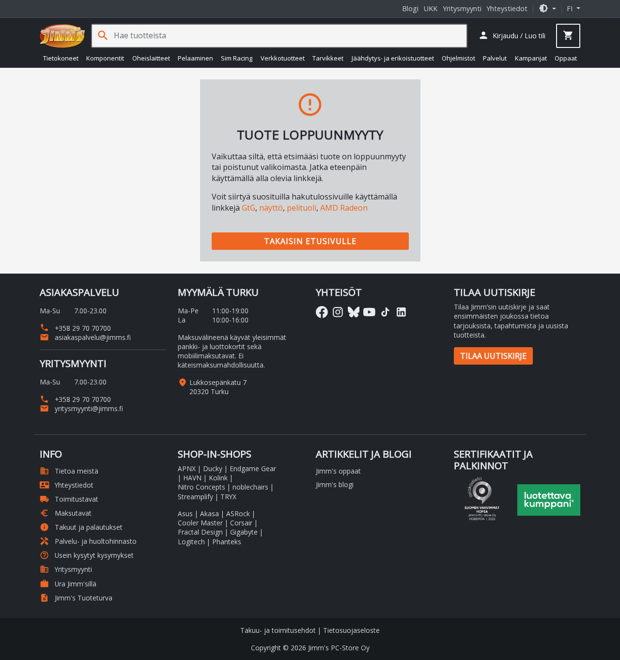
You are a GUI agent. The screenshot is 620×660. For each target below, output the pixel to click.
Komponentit (105, 58)
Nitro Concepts (201, 486)
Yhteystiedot (506, 8)
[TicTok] (385, 312)
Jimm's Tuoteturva (76, 597)
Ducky (212, 468)
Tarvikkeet (327, 58)
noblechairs (250, 486)
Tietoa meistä (69, 471)
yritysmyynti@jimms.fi (81, 408)
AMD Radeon (344, 207)
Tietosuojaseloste (351, 630)
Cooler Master (200, 522)
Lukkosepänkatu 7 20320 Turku (218, 387)
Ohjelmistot (458, 58)
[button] (547, 8)
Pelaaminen (195, 58)
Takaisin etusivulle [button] (310, 241)
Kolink (218, 477)
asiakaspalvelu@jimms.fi (85, 337)
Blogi (410, 8)
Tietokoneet (60, 58)
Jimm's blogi (335, 484)
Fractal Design (200, 532)
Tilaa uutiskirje (493, 356)
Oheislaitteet (151, 58)
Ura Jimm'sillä (68, 583)
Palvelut (495, 58)
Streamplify (195, 496)
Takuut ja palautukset (81, 527)
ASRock (238, 513)
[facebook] (322, 312)
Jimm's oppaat (338, 471)
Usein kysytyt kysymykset (87, 555)
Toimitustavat (69, 499)
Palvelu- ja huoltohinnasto (88, 541)
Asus (185, 513)
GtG (248, 207)
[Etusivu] (62, 36)
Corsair (241, 522)
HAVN (192, 477)
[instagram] (338, 312)
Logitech (191, 541)
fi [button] (570, 8)
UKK (430, 8)
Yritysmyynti (462, 8)
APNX (187, 468)
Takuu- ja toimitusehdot (278, 630)
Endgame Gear (253, 468)
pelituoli (301, 207)
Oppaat (566, 58)
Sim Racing (236, 58)
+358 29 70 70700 (75, 328)
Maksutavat (66, 513)
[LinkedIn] (401, 312)
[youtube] (369, 312)
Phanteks (226, 541)
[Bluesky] (354, 312)
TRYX (228, 496)
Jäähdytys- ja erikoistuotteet (393, 58)
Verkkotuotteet (283, 58)
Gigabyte (244, 532)
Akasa (209, 513)
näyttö (271, 207)
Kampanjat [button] (531, 58)
